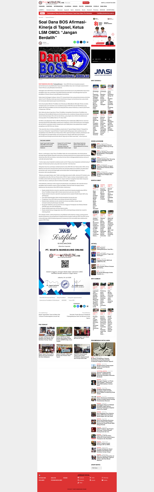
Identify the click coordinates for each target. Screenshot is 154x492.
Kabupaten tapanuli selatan (75, 297)
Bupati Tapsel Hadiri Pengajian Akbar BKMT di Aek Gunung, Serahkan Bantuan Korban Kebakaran (47, 145)
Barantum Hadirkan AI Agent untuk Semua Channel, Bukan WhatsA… (105, 167)
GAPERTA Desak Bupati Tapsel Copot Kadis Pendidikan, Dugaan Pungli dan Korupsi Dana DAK (81, 356)
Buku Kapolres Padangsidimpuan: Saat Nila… (105, 248)
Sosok (92, 357)
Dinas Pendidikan (61, 297)
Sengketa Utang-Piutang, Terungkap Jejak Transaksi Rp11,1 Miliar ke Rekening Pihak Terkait (106, 392)
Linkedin (93, 480)
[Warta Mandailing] (51, 3)
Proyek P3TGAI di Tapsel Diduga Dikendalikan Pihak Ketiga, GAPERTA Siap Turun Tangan (64, 339)
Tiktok (80, 483)
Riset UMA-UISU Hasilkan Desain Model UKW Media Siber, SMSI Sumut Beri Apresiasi (95, 200)
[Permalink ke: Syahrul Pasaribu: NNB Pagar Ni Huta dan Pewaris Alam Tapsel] (64, 348)
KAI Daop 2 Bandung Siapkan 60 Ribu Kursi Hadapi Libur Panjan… (105, 174)
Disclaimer (41, 480)
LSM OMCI (64, 300)
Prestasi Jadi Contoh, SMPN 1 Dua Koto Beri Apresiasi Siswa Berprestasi (95, 323)
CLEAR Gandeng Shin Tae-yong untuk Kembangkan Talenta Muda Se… (106, 160)
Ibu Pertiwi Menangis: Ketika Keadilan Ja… (105, 273)
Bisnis (98, 143)
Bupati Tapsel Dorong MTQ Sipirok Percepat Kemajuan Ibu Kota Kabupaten (46, 355)
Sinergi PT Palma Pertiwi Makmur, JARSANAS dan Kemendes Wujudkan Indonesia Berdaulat (105, 375)
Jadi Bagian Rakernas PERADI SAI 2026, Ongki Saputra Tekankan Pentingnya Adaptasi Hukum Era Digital (105, 407)
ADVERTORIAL (99, 371)
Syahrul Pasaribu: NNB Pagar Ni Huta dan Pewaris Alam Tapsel (64, 355)
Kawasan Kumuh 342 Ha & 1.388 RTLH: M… (104, 261)
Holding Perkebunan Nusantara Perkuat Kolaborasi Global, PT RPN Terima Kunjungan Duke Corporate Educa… (96, 227)
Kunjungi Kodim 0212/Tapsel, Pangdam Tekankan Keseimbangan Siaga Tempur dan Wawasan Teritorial (95, 126)
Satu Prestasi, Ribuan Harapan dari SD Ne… (105, 267)
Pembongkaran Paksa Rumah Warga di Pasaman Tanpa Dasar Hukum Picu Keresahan (48, 13)
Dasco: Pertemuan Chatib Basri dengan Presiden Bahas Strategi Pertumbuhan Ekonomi (106, 399)
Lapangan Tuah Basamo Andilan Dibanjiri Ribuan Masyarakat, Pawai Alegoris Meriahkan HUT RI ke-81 (95, 299)
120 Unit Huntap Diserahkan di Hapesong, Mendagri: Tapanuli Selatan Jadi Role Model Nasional (105, 458)
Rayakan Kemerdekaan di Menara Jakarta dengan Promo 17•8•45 (103, 194)
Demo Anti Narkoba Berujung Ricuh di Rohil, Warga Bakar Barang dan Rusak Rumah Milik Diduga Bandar (105, 422)
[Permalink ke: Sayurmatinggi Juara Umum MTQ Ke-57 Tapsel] (82, 331)
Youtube (105, 480)
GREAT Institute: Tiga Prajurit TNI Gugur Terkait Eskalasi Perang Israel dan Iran (105, 430)
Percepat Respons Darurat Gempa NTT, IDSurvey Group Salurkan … (105, 146)
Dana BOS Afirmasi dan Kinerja (47, 297)
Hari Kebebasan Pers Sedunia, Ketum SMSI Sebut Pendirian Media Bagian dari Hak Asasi (105, 415)
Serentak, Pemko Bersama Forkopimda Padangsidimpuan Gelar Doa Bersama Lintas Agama (78, 315)
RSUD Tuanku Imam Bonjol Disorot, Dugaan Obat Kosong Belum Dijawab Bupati (110, 324)
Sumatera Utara (102, 185)
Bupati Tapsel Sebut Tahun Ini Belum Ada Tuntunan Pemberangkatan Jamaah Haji (49, 314)
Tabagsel (95, 88)
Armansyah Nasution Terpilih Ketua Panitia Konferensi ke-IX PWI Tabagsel (103, 98)
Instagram (81, 480)
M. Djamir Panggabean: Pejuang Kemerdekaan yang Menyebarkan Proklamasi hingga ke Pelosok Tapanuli (102, 360)
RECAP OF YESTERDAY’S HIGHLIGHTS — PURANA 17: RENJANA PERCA (110, 195)
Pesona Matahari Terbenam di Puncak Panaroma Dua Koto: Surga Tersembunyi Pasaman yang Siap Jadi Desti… (103, 325)
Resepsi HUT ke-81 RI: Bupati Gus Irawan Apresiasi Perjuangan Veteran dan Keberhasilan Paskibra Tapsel (64, 145)
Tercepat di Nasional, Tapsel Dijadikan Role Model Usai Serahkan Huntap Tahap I (46, 338)
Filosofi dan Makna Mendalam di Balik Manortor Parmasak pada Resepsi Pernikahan (110, 125)
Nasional (99, 364)
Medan (94, 188)
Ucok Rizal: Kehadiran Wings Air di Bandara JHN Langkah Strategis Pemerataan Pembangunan (110, 100)
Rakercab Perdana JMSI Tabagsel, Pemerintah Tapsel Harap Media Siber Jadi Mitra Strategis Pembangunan (110, 227)
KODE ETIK (53, 478)
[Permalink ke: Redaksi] (40, 43)
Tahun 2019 (71, 300)
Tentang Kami (42, 478)
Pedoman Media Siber (56, 480)
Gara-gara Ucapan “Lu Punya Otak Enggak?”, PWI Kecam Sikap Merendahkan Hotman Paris (105, 383)
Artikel (98, 246)
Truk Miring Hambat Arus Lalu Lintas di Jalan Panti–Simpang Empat (93, 13)
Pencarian (86, 3)
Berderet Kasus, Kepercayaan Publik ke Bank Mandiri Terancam (105, 367)
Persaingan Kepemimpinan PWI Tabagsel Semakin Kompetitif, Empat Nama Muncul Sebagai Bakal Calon (96, 100)
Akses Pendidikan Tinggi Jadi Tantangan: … (105, 254)
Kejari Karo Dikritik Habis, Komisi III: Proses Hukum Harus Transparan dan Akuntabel (106, 437)
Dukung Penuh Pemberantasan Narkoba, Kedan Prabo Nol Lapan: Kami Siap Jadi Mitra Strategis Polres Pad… (103, 126)
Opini (98, 265)
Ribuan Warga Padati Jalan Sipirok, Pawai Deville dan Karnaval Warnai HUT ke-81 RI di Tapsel (81, 145)
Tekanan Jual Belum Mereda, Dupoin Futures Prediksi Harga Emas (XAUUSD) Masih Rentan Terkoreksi (103, 228)
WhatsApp (106, 478)
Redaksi (65, 478)
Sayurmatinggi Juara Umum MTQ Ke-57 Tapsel (81, 337)
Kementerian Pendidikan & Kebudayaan (49, 300)
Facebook (81, 478)
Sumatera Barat (95, 287)
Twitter (93, 478)
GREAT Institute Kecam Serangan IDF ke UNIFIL (103, 444)
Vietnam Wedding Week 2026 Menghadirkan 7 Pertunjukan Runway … (105, 153)
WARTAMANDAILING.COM (46, 84)
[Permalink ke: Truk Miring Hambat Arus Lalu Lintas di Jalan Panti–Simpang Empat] (111, 284)
